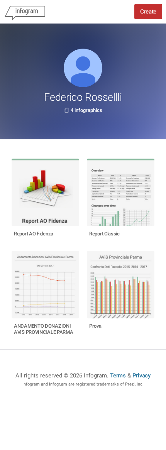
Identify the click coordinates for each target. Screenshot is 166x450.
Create (148, 11)
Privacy (141, 375)
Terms (118, 375)
